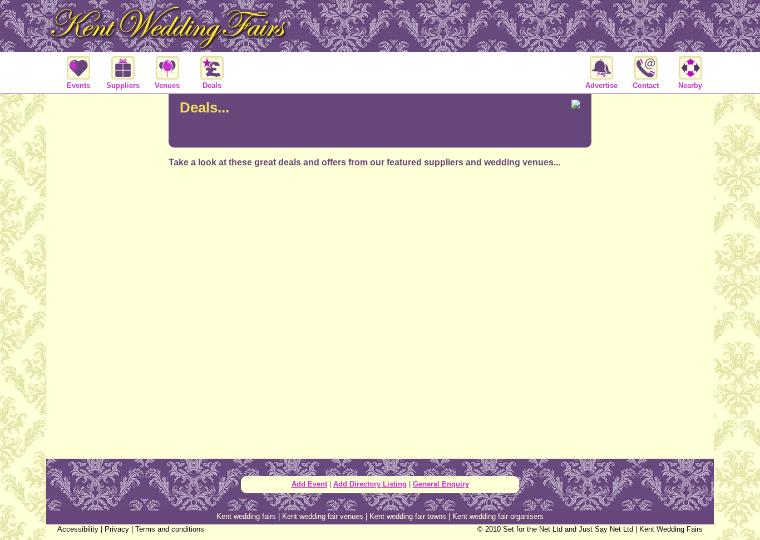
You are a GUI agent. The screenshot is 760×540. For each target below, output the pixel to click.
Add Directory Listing (370, 484)
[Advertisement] (380, 219)
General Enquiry (441, 484)
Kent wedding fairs (246, 516)
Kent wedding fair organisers (498, 516)
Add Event (309, 484)
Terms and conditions (169, 529)
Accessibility (77, 529)
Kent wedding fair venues (322, 516)
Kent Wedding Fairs (671, 529)
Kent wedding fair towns (407, 516)
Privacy (117, 529)
